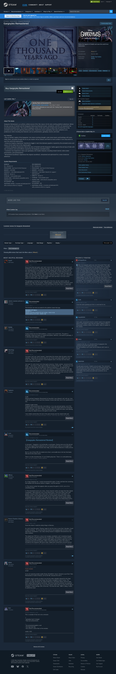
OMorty (10, 475)
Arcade (99, 70)
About (41, 5)
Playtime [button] (49, 243)
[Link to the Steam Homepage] (10, 6)
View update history (84, 165)
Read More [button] (69, 288)
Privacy (83, 657)
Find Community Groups (85, 172)
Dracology (11, 350)
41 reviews (10, 304)
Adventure (85, 70)
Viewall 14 (107, 146)
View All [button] (71, 99)
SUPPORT (48, 5)
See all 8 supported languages (85, 127)
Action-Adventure (93, 70)
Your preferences (108, 227)
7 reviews (10, 478)
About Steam (56, 657)
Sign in (7, 79)
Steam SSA (56, 660)
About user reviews (97, 227)
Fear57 (10, 260)
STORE (24, 5)
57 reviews (10, 436)
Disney (93, 58)
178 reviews (11, 330)
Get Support (99, 663)
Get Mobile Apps (100, 660)
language (108, 1)
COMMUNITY (33, 5)
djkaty (10, 562)
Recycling (71, 666)
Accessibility (84, 660)
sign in (102, 1)
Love (9, 433)
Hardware (71, 663)
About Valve (72, 657)
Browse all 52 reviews (39, 646)
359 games (10, 435)
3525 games (11, 564)
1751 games (11, 329)
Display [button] (58, 243)
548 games (10, 302)
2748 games (11, 476)
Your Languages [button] (13, 248)
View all (107, 208)
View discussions (83, 170)
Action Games (13, 21)
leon (9, 608)
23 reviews (10, 565)
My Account (99, 666)
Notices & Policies (85, 663)
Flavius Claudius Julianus (15, 518)
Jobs (70, 660)
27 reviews (10, 609)
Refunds (83, 669)
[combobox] (89, 11)
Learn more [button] (105, 135)
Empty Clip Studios (96, 56)
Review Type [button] (8, 243)
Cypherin (10, 390)
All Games (6, 21)
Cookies (83, 666)
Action (80, 70)
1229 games (11, 520)
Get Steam (99, 657)
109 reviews (11, 262)
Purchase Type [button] (19, 243)
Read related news (83, 167)
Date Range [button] (40, 243)
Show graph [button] (107, 243)
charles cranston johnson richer (16, 301)
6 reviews (10, 392)
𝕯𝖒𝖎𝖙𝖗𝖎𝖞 (10, 327)
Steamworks (56, 663)
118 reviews (11, 353)
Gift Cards (55, 669)
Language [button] (30, 243)
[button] (6, 11)
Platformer (105, 70)
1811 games (11, 351)
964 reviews (11, 522)
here (36, 214)
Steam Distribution (58, 666)
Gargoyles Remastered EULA (86, 108)
